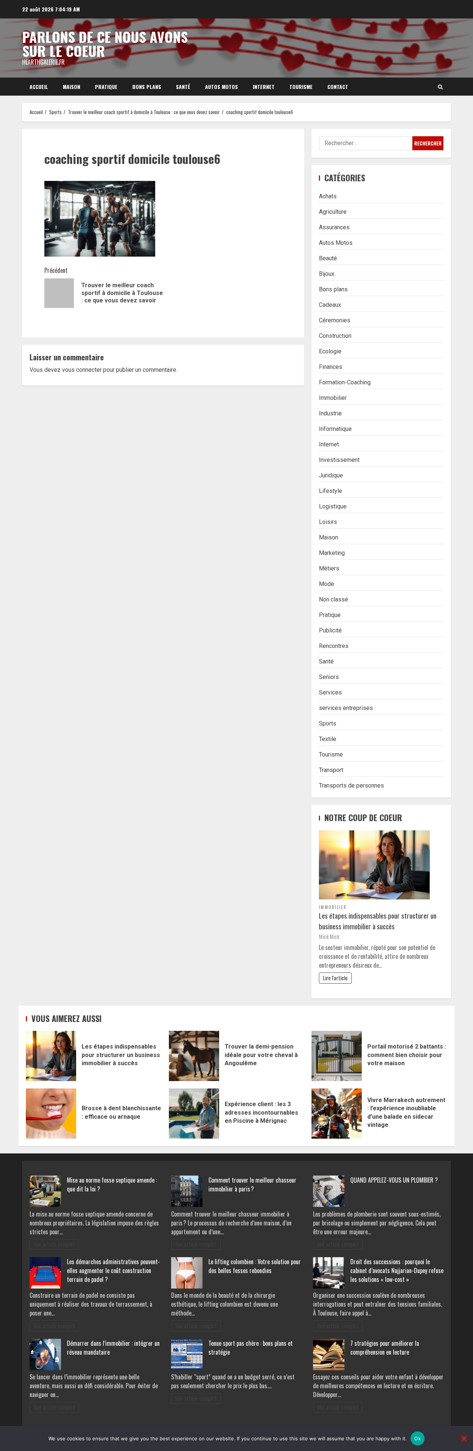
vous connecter (82, 369)
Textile (327, 738)
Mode (326, 583)
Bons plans (146, 86)
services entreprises (346, 707)
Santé (183, 86)
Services (330, 692)
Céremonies (334, 320)
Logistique (333, 506)
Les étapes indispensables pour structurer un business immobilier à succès (377, 921)
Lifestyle (330, 490)
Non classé (333, 599)
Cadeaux (330, 304)
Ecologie (330, 351)
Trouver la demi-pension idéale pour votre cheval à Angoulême (194, 1056)
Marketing (332, 552)
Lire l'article (335, 978)
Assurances (334, 227)
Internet (264, 86)
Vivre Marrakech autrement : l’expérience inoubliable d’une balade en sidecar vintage (337, 1113)
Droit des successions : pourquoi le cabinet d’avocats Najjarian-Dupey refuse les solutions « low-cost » (396, 1270)
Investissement (339, 459)
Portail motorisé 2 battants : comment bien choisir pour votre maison (337, 1056)
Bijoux (326, 273)
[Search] (440, 87)
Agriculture (333, 211)
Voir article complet (54, 1244)
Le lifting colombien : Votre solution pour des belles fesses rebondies (254, 1266)
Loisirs (328, 521)
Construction (335, 335)
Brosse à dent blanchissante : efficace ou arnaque (51, 1113)
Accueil (39, 86)
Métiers (329, 568)
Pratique (106, 86)
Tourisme (301, 86)
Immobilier (333, 397)
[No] (463, 1438)
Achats (328, 196)
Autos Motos (221, 86)
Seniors (329, 676)
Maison (71, 86)
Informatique (335, 428)
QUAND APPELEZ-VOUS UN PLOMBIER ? (394, 1180)
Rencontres (333, 645)
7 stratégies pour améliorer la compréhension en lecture (384, 1347)
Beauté (328, 258)
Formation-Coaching (345, 382)
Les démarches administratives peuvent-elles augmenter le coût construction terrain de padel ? (113, 1270)
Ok (417, 1438)
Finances (330, 366)
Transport (331, 769)
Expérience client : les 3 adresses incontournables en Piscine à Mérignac (194, 1113)
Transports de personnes (351, 785)
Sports (327, 723)
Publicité (330, 630)
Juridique (331, 475)
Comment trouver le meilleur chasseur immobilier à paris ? (252, 1184)
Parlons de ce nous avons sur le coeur (105, 43)
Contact (337, 86)
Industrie (330, 413)
